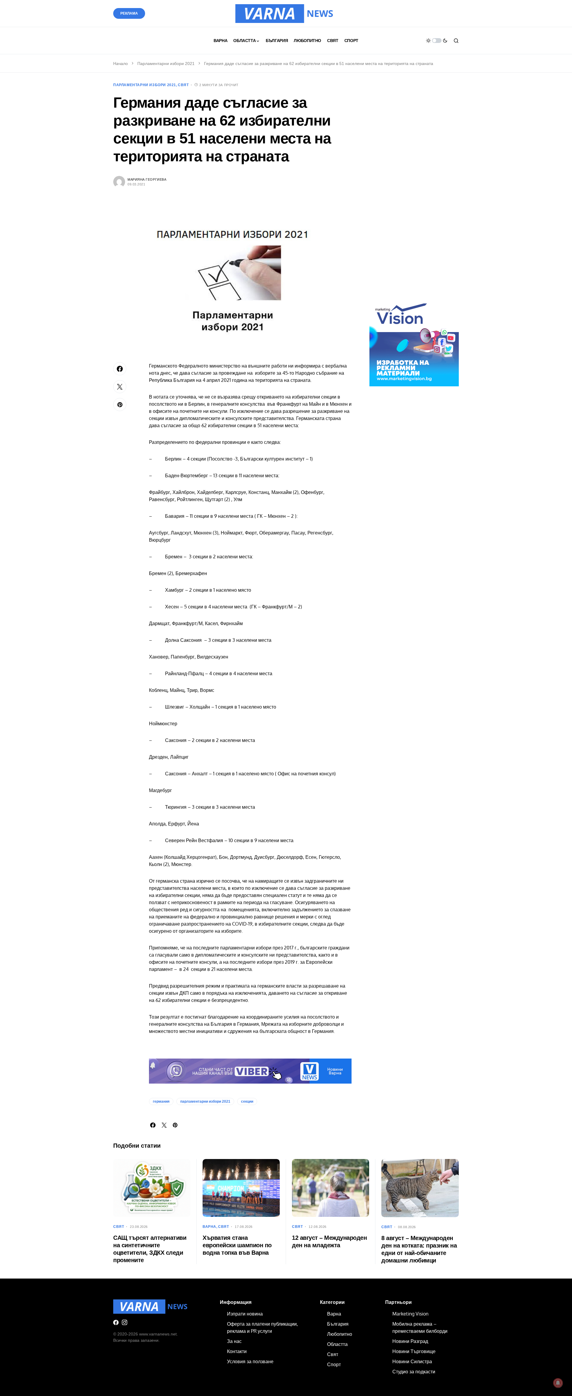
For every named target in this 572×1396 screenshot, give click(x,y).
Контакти (237, 1351)
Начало (120, 63)
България (338, 1324)
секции (247, 1101)
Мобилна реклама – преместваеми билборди (419, 1327)
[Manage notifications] (558, 1383)
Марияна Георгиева (147, 179)
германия (161, 1101)
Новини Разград (410, 1341)
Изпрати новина (245, 1314)
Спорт (334, 1364)
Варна (209, 1227)
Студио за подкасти (413, 1372)
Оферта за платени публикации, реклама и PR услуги (262, 1327)
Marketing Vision (410, 1314)
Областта (337, 1344)
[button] (436, 40)
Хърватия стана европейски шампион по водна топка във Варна (237, 1245)
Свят (183, 85)
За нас (234, 1341)
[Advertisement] (414, 193)
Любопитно (339, 1334)
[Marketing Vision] (414, 341)
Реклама (129, 13)
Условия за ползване (250, 1361)
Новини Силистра (412, 1361)
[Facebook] (116, 1322)
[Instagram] (124, 1322)
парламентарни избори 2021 (205, 1101)
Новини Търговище (414, 1351)
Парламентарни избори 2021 (166, 63)
